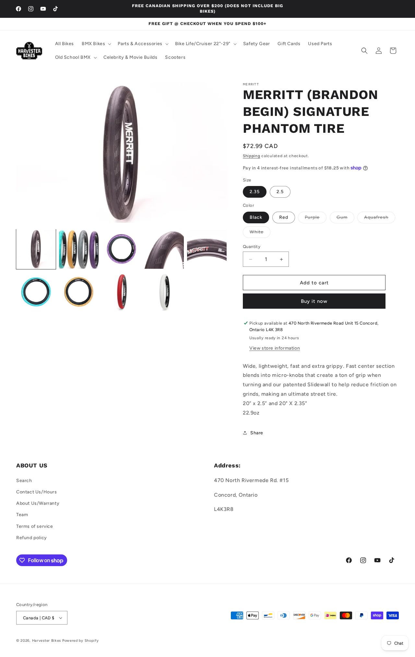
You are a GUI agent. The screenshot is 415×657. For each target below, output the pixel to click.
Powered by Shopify (80, 640)
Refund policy (31, 537)
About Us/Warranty (37, 503)
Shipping (251, 156)
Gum (345, 218)
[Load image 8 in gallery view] (121, 292)
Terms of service (34, 526)
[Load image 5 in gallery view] (207, 249)
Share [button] (256, 433)
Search (24, 480)
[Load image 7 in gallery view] (79, 292)
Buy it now (314, 301)
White (260, 233)
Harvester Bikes (46, 640)
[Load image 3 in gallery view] (121, 249)
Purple (315, 218)
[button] (96, 44)
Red (283, 217)
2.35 (255, 191)
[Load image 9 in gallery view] (164, 292)
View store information (274, 348)
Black (256, 217)
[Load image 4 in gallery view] (164, 249)
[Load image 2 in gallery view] (79, 249)
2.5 (280, 191)
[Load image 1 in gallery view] (36, 249)
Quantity (251, 246)
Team (22, 514)
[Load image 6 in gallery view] (36, 292)
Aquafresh (379, 218)
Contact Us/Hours (36, 492)
